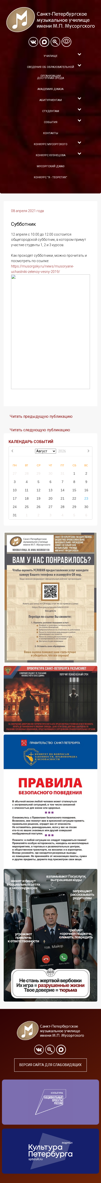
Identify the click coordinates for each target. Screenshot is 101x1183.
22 (74, 498)
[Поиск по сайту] (55, 42)
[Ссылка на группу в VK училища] (33, 42)
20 (50, 498)
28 (27, 473)
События (50, 122)
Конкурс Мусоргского (50, 144)
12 (38, 490)
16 (86, 490)
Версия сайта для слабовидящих (50, 1065)
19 (38, 498)
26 (38, 507)
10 (15, 490)
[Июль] (13, 451)
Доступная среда (50, 78)
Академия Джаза (50, 89)
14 (62, 490)
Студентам (50, 111)
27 (15, 473)
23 (86, 498)
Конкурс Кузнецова (50, 155)
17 (15, 498)
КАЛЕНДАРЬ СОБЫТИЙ (31, 441)
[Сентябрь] (88, 451)
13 (50, 490)
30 (50, 473)
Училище (50, 56)
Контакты (50, 133)
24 (15, 507)
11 (26, 490)
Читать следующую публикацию (40, 430)
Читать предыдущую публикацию (41, 416)
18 (27, 498)
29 (38, 473)
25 (27, 507)
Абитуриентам (50, 100)
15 (74, 490)
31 (62, 473)
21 (62, 498)
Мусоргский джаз (50, 166)
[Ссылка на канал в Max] (44, 42)
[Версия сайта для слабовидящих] (66, 42)
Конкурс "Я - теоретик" (50, 177)
